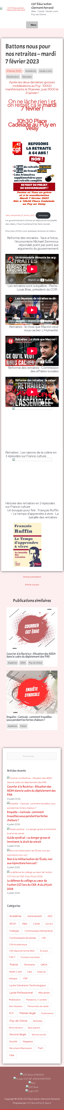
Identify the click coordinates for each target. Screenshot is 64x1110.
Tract (40, 1048)
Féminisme (29, 964)
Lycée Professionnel (21, 992)
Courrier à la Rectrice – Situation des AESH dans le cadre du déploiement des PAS (31, 791)
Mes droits (44, 992)
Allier (24, 923)
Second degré (17, 1034)
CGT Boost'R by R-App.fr (38, 1103)
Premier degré (28, 1013)
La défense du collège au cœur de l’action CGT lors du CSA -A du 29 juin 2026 (29, 885)
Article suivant (32, 584)
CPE (44, 938)
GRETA (44, 964)
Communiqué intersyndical (39, 930)
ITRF (25, 978)
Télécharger (43, 215)
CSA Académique (18, 944)
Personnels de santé (38, 1006)
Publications (47, 1013)
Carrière (49, 923)
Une (11, 1055)
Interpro (13, 978)
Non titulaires (15, 1006)
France (14, 964)
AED (50, 916)
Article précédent (32, 576)
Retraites (37, 1020)
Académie (15, 916)
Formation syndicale (30, 957)
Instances (41, 971)
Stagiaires (28, 1041)
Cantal (36, 923)
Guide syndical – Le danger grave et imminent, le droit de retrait (28, 840)
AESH (12, 923)
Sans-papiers (34, 1027)
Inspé (29, 971)
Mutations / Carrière (36, 999)
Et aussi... (45, 950)
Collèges (14, 930)
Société (13, 1041)
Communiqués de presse (22, 938)
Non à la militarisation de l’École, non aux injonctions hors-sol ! (29, 861)
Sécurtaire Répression (20, 1048)
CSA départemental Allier (22, 950)
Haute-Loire (15, 971)
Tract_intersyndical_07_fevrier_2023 (19, 215)
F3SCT (12, 957)
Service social (39, 1034)
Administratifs (34, 916)
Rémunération (16, 1027)
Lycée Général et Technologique (27, 985)
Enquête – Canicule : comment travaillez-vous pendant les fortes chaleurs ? (27, 816)
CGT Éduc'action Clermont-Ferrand (42, 6)
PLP (11, 1013)
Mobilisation (15, 999)
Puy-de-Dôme (18, 1020)
